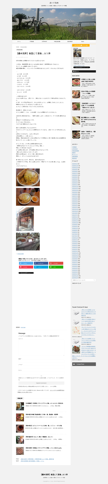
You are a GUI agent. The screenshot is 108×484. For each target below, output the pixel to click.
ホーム (19, 41)
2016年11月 (75, 237)
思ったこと (75, 154)
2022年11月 (75, 188)
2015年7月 (75, 262)
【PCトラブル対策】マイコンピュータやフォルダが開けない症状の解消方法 (88, 340)
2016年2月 (75, 249)
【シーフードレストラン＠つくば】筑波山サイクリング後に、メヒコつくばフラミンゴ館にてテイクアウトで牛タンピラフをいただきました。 (88, 331)
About (82, 41)
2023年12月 (75, 165)
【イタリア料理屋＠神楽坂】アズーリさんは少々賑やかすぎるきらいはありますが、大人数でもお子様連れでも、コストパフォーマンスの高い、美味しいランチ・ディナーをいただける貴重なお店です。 (84, 352)
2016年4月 (75, 245)
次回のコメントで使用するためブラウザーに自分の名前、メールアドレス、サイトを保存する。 (41, 378)
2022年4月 (75, 201)
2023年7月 (75, 173)
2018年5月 (75, 232)
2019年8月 (75, 224)
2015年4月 (75, 268)
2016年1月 (75, 251)
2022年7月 (75, 196)
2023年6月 (75, 175)
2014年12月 (75, 275)
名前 (19, 358)
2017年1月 (75, 236)
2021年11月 (75, 211)
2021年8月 (75, 213)
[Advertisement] (29, 290)
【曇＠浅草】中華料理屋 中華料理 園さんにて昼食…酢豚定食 (37, 459)
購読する (76, 71)
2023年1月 (75, 184)
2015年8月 (75, 260)
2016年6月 (75, 241)
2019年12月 (75, 218)
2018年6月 (75, 230)
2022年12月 (75, 186)
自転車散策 (70, 41)
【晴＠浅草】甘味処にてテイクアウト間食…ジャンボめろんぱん (43, 448)
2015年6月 (75, 264)
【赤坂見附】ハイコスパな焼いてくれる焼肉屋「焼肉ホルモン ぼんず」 (88, 105)
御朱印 (74, 152)
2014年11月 (75, 277)
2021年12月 (75, 209)
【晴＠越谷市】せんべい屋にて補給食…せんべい (39, 436)
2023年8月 (75, 171)
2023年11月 (75, 167)
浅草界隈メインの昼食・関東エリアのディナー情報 (54, 477)
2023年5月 (75, 177)
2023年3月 (75, 180)
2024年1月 (75, 163)
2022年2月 (75, 205)
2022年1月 (75, 207)
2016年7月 (75, 239)
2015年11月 (75, 255)
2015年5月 (75, 266)
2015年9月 (75, 258)
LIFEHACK (44, 41)
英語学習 (74, 158)
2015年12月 (75, 253)
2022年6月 (75, 198)
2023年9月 (75, 169)
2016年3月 (75, 247)
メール (20, 364)
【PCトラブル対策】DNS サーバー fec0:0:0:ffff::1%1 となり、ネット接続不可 (88, 321)
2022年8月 (75, 194)
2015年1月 (75, 274)
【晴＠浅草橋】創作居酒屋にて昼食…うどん (32, 461)
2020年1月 (75, 217)
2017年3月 (75, 234)
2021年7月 (75, 215)
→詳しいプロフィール (78, 65)
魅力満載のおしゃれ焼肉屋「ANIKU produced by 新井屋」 (88, 119)
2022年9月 (75, 192)
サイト (20, 370)
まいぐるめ (54, 3)
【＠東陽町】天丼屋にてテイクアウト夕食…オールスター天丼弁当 (44, 403)
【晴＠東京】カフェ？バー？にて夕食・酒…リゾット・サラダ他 (43, 425)
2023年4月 (75, 179)
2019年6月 (75, 226)
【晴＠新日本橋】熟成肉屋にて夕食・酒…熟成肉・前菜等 (41, 414)
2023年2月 (75, 182)
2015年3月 (75, 270)
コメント (20, 338)
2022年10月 (75, 190)
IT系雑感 (32, 41)
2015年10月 (75, 256)
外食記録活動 (57, 41)
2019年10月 (75, 222)
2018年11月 (75, 228)
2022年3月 (75, 203)
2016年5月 (75, 243)
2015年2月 (75, 272)
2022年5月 (75, 199)
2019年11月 (75, 220)
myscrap (23, 327)
